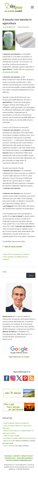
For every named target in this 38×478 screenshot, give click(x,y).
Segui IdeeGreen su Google (19, 357)
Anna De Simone (23, 27)
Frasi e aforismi (9, 445)
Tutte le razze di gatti (11, 435)
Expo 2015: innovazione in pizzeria (17, 254)
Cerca (5, 272)
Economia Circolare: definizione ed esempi (19, 438)
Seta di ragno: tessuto (13, 246)
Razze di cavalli (9, 440)
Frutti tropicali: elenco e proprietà (16, 423)
